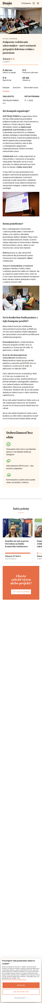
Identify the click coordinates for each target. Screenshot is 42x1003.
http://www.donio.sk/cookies (15, 980)
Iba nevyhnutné (21, 992)
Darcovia (16, 87)
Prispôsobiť (20, 998)
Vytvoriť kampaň (21, 592)
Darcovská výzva (31, 87)
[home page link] (7, 3)
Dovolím (21, 985)
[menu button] (38, 3)
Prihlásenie (26, 3)
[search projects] (34, 3)
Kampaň (6, 87)
